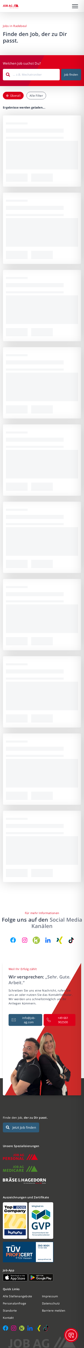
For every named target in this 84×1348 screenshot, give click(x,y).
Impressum (50, 1296)
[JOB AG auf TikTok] (71, 940)
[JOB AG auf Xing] (59, 940)
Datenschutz (51, 1303)
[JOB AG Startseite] (11, 6)
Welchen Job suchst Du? (22, 63)
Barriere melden (53, 1310)
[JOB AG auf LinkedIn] (48, 940)
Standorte (10, 1310)
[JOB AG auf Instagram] (24, 940)
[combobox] (31, 74)
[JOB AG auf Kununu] (36, 940)
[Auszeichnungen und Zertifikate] (42, 1220)
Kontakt (8, 1318)
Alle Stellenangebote (17, 1296)
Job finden (71, 74)
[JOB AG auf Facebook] (13, 940)
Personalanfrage (14, 1303)
